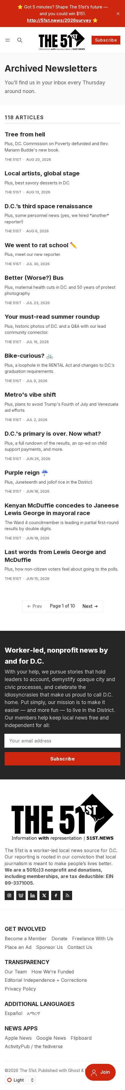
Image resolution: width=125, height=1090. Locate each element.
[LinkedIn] (32, 895)
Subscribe (106, 40)
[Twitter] (44, 895)
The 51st (13, 159)
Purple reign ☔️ (26, 472)
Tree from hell (25, 134)
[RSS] (67, 895)
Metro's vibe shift (30, 394)
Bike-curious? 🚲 (29, 355)
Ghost (74, 1070)
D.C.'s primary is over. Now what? (53, 433)
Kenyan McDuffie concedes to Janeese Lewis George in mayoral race (62, 509)
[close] (118, 13)
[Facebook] (55, 895)
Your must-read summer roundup (52, 316)
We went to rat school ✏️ (41, 245)
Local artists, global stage (42, 173)
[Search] (20, 40)
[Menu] (8, 40)
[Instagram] (9, 895)
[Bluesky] (21, 895)
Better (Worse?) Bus (34, 277)
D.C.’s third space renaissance (48, 206)
